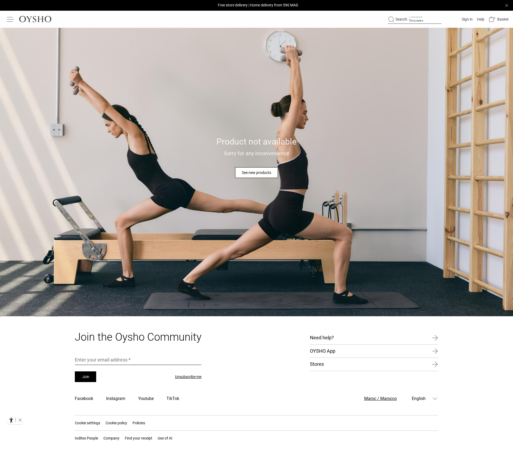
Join (85, 377)
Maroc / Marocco (380, 398)
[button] (499, 19)
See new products (256, 172)
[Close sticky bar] (506, 5)
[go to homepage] (35, 19)
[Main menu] (10, 19)
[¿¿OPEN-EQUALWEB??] (15, 420)
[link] (467, 19)
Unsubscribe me (188, 377)
